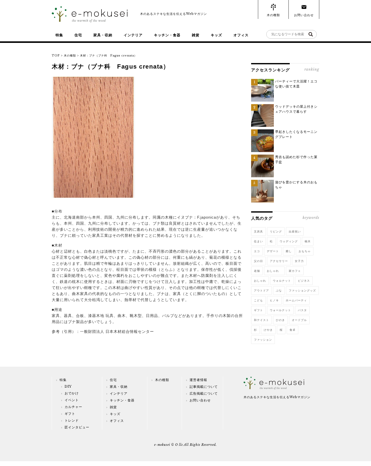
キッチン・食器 (167, 35)
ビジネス (304, 280)
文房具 (258, 231)
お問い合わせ (304, 15)
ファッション (263, 339)
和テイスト (261, 320)
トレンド (72, 420)
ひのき (280, 320)
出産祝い (295, 231)
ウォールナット (280, 310)
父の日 (258, 261)
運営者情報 (198, 380)
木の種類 (273, 15)
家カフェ (295, 271)
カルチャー (73, 407)
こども (258, 300)
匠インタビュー (77, 427)
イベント (72, 400)
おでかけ (72, 393)
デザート (273, 251)
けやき (268, 330)
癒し (289, 251)
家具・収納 (102, 35)
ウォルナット (282, 280)
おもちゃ (305, 251)
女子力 (299, 261)
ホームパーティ (296, 300)
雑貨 (195, 35)
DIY (68, 386)
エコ (257, 251)
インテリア (133, 35)
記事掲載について (204, 387)
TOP (56, 55)
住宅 (78, 35)
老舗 (257, 271)
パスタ (302, 310)
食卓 (292, 330)
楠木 (308, 241)
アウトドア (261, 290)
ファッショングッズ (302, 290)
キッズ (216, 35)
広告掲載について (204, 393)
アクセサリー (279, 261)
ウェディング (289, 241)
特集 (59, 35)
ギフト (258, 310)
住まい (258, 241)
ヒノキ (274, 300)
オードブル (299, 320)
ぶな (279, 290)
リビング (276, 231)
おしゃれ (274, 271)
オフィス (241, 35)
